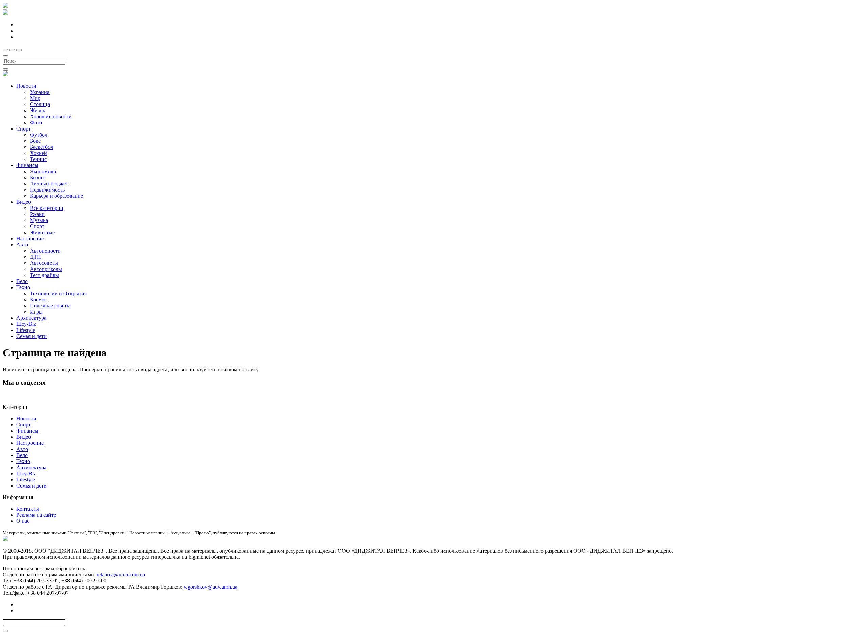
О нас (22, 521)
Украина (40, 92)
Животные (42, 232)
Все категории (46, 208)
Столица (40, 104)
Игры (36, 312)
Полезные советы (50, 306)
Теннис (38, 159)
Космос (38, 299)
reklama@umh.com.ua (121, 574)
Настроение (30, 238)
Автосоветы (44, 263)
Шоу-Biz (26, 324)
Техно (23, 287)
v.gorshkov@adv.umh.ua (210, 587)
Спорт (23, 129)
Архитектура (31, 318)
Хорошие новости (51, 116)
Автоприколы (46, 269)
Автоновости (45, 251)
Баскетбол (41, 147)
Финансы (27, 165)
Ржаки (37, 214)
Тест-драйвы (44, 275)
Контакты (27, 509)
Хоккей (38, 153)
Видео (23, 202)
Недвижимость (47, 190)
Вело (22, 281)
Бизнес (38, 177)
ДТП (35, 257)
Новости (26, 86)
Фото (36, 122)
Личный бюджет (49, 183)
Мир (35, 98)
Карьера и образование (56, 196)
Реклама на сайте (36, 515)
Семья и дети (31, 336)
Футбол (38, 135)
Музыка (39, 220)
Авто (22, 244)
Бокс (35, 141)
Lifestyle (25, 330)
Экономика (43, 171)
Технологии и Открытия (58, 293)
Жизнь (37, 110)
